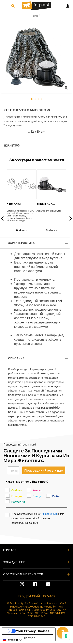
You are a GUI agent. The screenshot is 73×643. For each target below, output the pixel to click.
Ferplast (9, 550)
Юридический (29, 596)
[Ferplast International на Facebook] (32, 584)
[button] (12, 640)
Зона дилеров (14, 562)
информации (49, 514)
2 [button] (35, 99)
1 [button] (32, 99)
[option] (36, 58)
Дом (35, 16)
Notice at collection (20, 638)
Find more (21, 230)
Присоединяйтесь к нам (43, 470)
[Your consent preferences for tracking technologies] (66, 636)
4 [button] (42, 99)
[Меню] (5, 6)
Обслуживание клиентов (23, 574)
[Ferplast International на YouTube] (45, 584)
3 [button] (39, 99)
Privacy (49, 596)
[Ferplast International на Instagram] (22, 584)
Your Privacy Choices (32, 631)
